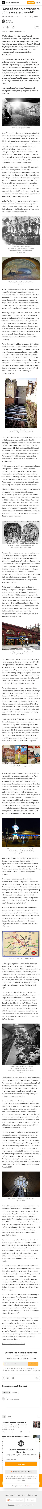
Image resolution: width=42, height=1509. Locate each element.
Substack (11, 1505)
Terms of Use (30, 1476)
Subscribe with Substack (22, 1472)
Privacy (18, 1495)
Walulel (8, 20)
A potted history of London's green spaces (16, 1437)
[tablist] (10, 1392)
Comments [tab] (6, 1392)
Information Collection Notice (24, 1478)
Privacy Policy (21, 1480)
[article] (21, 1427)
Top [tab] (4, 1417)
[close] (36, 1441)
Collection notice (32, 1495)
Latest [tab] (9, 1417)
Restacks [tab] (14, 1392)
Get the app (31, 1500)
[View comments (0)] (8, 27)
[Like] (3, 27)
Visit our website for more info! (13, 31)
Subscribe (31, 3)
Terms (23, 1495)
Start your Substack (16, 1500)
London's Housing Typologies (14, 1422)
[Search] (38, 1417)
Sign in (38, 3)
